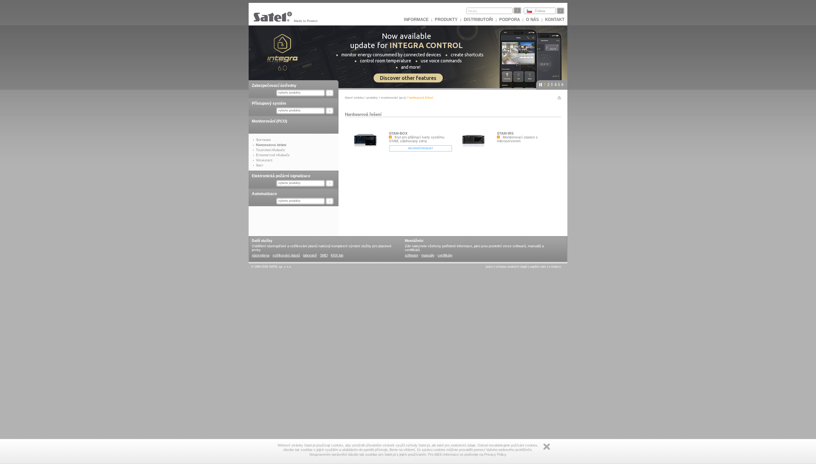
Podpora (509, 19)
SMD (324, 255)
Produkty (446, 19)
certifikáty (445, 255)
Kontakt (555, 19)
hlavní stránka (354, 97)
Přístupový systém (269, 103)
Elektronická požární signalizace (281, 176)
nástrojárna (260, 255)
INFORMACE (416, 19)
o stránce (555, 266)
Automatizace (264, 194)
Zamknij (546, 447)
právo (489, 266)
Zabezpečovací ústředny (274, 85)
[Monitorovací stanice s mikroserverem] (474, 155)
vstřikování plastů (286, 255)
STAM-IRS (505, 133)
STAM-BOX (398, 133)
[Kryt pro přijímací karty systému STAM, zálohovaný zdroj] (366, 155)
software (411, 255)
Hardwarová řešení (363, 114)
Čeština (540, 11)
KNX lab (337, 255)
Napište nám (538, 266)
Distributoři (478, 19)
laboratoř (310, 255)
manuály (427, 255)
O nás (532, 19)
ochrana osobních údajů (511, 266)
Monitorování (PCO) (269, 121)
